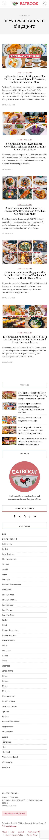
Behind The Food (9, 539)
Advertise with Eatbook (14, 813)
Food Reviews (8, 615)
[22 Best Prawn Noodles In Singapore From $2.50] (9, 420)
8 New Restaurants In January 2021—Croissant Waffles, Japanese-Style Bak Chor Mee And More (25, 210)
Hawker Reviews (9, 635)
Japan (4, 660)
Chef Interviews (9, 559)
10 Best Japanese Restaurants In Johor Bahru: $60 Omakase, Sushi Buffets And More (32, 441)
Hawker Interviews (10, 630)
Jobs (12, 832)
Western (6, 767)
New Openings (8, 701)
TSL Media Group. (9, 826)
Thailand (6, 752)
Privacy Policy (32, 835)
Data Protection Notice (14, 835)
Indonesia (6, 650)
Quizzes (5, 711)
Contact (21, 832)
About (4, 832)
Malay (5, 686)
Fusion (5, 620)
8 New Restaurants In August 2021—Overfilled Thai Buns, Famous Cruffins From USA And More (25, 146)
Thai (4, 747)
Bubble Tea (7, 544)
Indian (4, 645)
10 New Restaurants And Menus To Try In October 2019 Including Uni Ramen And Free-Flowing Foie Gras (25, 339)
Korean (5, 681)
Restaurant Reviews (11, 721)
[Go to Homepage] (24, 3)
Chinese (5, 564)
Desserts (6, 579)
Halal (4, 625)
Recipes (5, 716)
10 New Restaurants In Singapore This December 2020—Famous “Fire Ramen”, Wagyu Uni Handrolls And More (25, 275)
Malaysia (6, 691)
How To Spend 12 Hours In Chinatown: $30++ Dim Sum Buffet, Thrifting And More (30, 430)
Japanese (6, 666)
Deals (4, 574)
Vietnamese (7, 762)
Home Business (8, 640)
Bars (4, 534)
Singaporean (7, 726)
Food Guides (7, 605)
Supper (5, 737)
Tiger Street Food (10, 757)
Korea (4, 676)
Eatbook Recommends (11, 584)
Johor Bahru (7, 671)
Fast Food (6, 589)
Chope (5, 569)
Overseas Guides (9, 706)
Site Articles (7, 731)
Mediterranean (8, 696)
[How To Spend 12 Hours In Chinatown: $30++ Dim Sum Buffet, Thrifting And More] (9, 430)
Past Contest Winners (36, 832)
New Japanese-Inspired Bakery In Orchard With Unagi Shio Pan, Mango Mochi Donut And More (32, 395)
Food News (7, 610)
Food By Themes (25, 72)
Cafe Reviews (8, 554)
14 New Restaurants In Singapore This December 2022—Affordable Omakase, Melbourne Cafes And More (24, 79)
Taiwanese (6, 742)
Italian (5, 655)
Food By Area (8, 594)
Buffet (5, 549)
